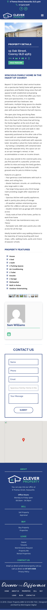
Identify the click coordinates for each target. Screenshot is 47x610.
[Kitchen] (17, 296)
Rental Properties (24, 553)
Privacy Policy (23, 571)
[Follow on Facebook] (21, 8)
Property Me (24, 551)
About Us (15, 591)
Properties (24, 530)
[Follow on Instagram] (25, 8)
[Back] (21, 296)
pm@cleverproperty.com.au (30, 566)
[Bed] (10, 296)
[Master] (32, 296)
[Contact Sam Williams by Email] (9, 334)
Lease (14, 595)
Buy (41, 591)
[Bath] (14, 296)
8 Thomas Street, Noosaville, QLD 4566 (25, 2)
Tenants (23, 545)
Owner (24, 542)
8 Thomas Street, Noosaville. (23, 490)
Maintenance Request (24, 548)
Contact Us (30, 595)
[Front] (25, 296)
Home (7, 591)
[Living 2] (36, 296)
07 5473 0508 (24, 5)
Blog (21, 595)
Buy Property (24, 527)
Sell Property (24, 512)
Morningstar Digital (29, 605)
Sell (35, 591)
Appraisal (24, 515)
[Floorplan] (29, 296)
